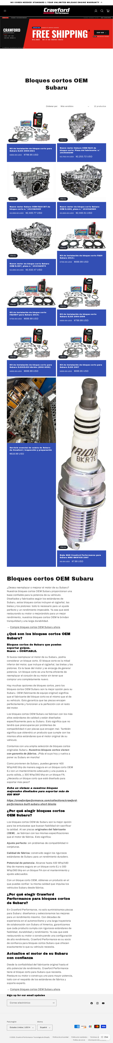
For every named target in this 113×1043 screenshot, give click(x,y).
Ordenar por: (52, 106)
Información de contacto (97, 1040)
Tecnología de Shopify (41, 1037)
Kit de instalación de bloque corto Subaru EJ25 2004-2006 (78, 315)
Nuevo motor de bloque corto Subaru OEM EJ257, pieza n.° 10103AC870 (29, 265)
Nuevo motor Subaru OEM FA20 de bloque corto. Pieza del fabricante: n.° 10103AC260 (80, 150)
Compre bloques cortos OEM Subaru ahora (35, 627)
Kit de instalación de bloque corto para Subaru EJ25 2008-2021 (31, 150)
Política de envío (79, 1040)
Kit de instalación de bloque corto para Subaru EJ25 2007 (81, 366)
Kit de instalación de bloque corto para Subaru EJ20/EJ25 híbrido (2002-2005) (31, 366)
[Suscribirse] (53, 1003)
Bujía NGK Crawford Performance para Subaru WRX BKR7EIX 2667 (80, 556)
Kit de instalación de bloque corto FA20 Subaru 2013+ (81, 257)
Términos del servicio (98, 1037)
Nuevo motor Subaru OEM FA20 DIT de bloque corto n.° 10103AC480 (30, 208)
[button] (5, 11)
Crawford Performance (24, 1037)
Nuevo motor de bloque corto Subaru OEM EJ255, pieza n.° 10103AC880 (79, 208)
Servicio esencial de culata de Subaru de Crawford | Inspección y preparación (31, 449)
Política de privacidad (60, 1037)
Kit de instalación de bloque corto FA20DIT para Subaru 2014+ (28, 314)
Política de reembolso (79, 1037)
